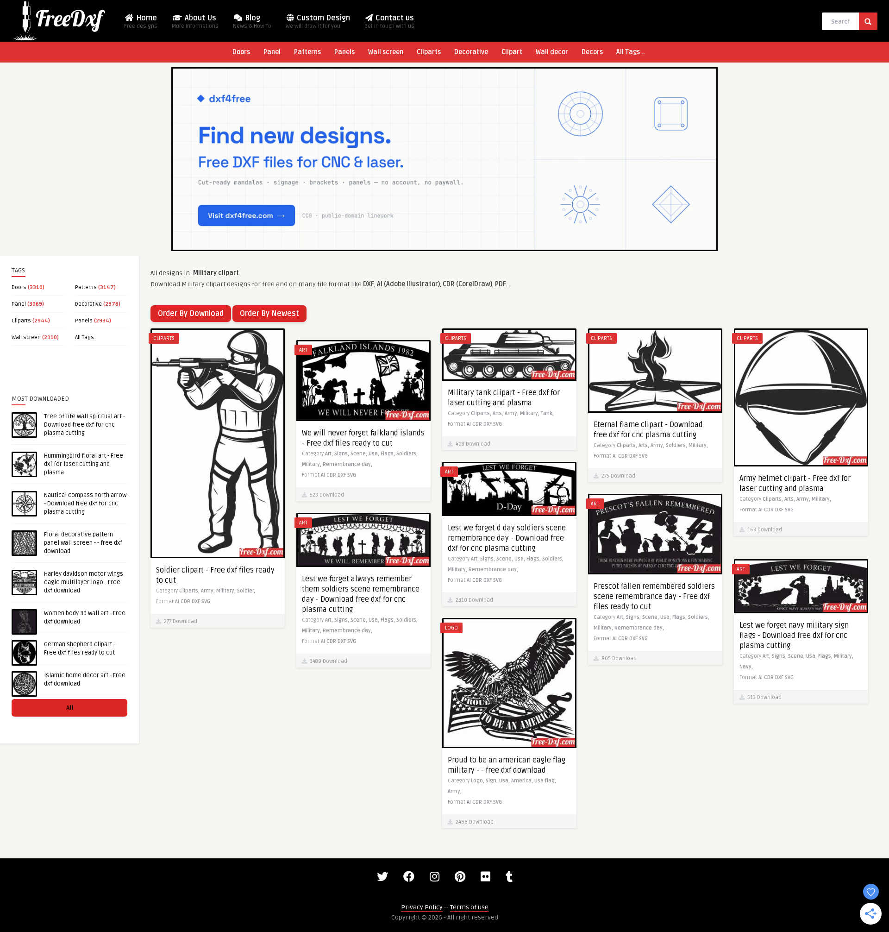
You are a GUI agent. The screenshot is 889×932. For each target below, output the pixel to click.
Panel (272, 52)
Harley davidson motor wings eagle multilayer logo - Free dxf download (83, 582)
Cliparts (429, 52)
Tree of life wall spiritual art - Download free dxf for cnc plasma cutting (84, 425)
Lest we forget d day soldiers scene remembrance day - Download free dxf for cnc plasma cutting (507, 538)
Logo (451, 628)
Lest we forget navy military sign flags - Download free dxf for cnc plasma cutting (794, 635)
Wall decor (552, 52)
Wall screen (385, 52)
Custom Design (318, 21)
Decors (592, 52)
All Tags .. (630, 52)
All (69, 708)
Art (303, 350)
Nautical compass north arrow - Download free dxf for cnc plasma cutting (85, 503)
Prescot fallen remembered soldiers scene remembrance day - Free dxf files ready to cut (654, 596)
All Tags (84, 337)
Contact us (389, 21)
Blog (252, 21)
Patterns (307, 52)
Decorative (471, 52)
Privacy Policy (422, 907)
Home (140, 21)
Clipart (511, 52)
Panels (344, 52)
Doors (241, 52)
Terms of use (469, 907)
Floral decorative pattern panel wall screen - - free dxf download (83, 543)
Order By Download (191, 313)
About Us (195, 21)
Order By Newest (269, 313)
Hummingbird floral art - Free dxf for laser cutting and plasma (83, 464)
